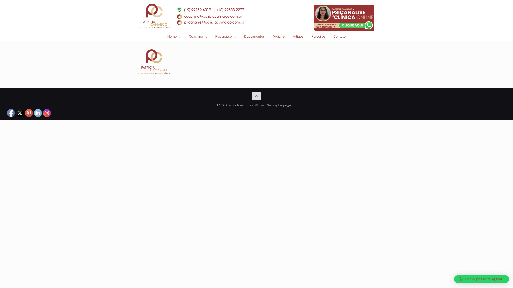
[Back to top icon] (256, 96)
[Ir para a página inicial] (191, 16)
